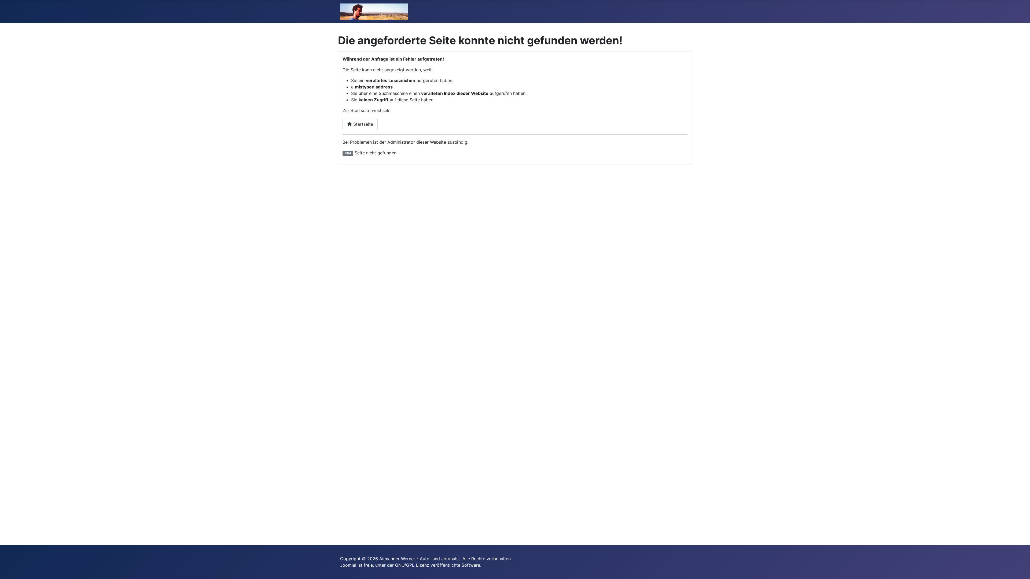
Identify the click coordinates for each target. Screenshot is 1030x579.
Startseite (362, 124)
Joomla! (348, 565)
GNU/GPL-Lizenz (412, 565)
